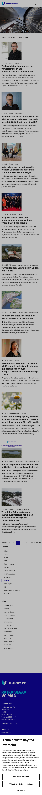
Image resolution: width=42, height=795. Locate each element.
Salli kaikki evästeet (21, 777)
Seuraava (37, 543)
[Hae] (34, 3)
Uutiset (20, 37)
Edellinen (4, 543)
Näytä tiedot (21, 790)
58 (32, 543)
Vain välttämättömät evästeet (21, 784)
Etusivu (4, 37)
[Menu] (39, 3)
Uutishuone (12, 37)
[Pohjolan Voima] (10, 4)
